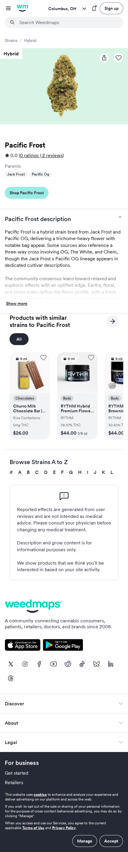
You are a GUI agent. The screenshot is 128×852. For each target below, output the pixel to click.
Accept (111, 841)
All (19, 339)
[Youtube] (54, 664)
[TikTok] (82, 664)
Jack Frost (16, 174)
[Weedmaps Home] (22, 8)
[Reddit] (68, 664)
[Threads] (11, 678)
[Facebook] (39, 664)
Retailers (14, 782)
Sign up (111, 8)
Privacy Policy (64, 828)
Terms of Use (33, 828)
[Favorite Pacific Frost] (118, 57)
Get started (17, 773)
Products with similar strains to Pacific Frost (40, 321)
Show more (17, 304)
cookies (40, 794)
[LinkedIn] (111, 664)
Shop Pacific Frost (27, 192)
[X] (11, 664)
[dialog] (64, 819)
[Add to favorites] (43, 358)
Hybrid (30, 40)
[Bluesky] (96, 664)
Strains (11, 40)
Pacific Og (40, 174)
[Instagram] (25, 664)
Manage (84, 841)
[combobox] (67, 22)
